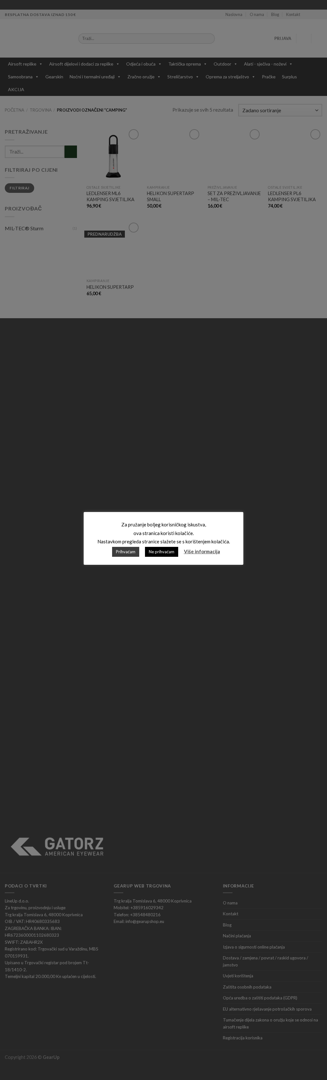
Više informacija (202, 551)
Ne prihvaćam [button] (161, 551)
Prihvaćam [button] (125, 551)
